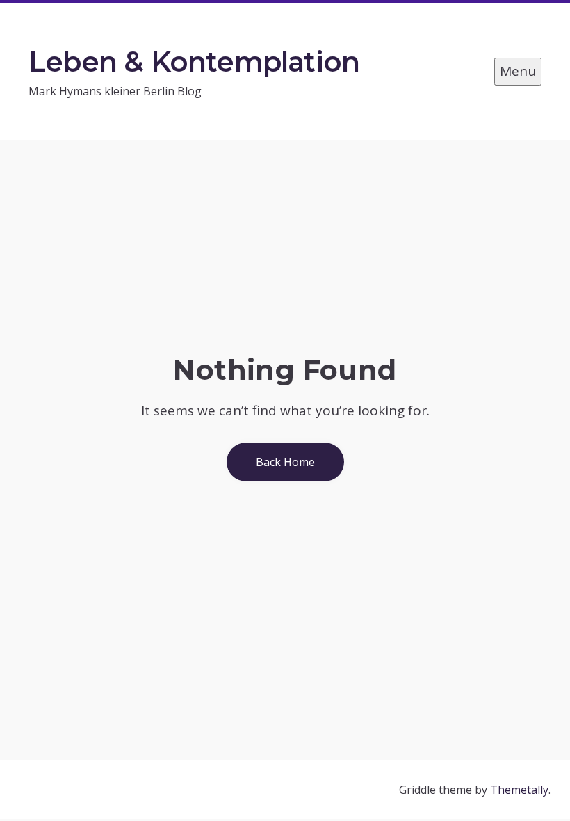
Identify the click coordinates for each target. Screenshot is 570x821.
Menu (518, 71)
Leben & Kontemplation (193, 62)
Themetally (519, 789)
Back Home (285, 462)
